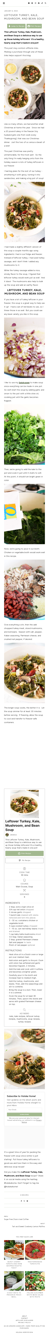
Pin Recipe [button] (25, 860)
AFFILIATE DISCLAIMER (24, 1320)
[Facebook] (38, 3)
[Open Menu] (4, 3)
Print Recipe (35, 26)
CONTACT (24, 1318)
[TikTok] (42, 3)
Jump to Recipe (17, 26)
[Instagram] (35, 3)
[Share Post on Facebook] (21, 1201)
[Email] (29, 3)
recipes (25, 1195)
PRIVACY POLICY (24, 1322)
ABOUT (24, 1316)
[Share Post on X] (24, 1201)
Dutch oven (24, 382)
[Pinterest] (32, 3)
